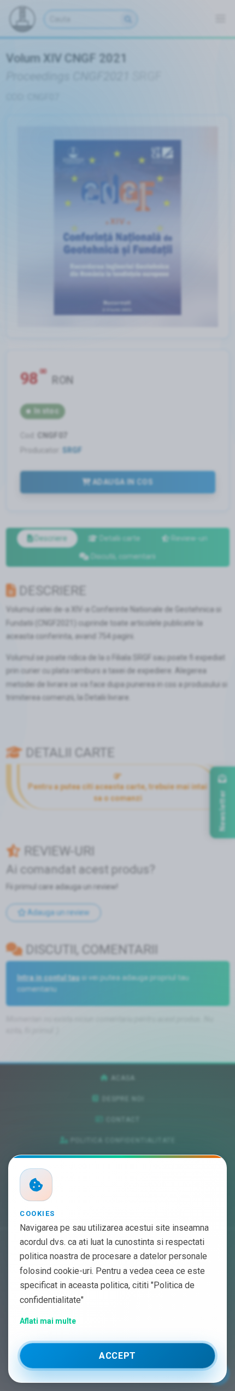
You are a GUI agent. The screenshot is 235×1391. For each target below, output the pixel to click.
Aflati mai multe (48, 1321)
